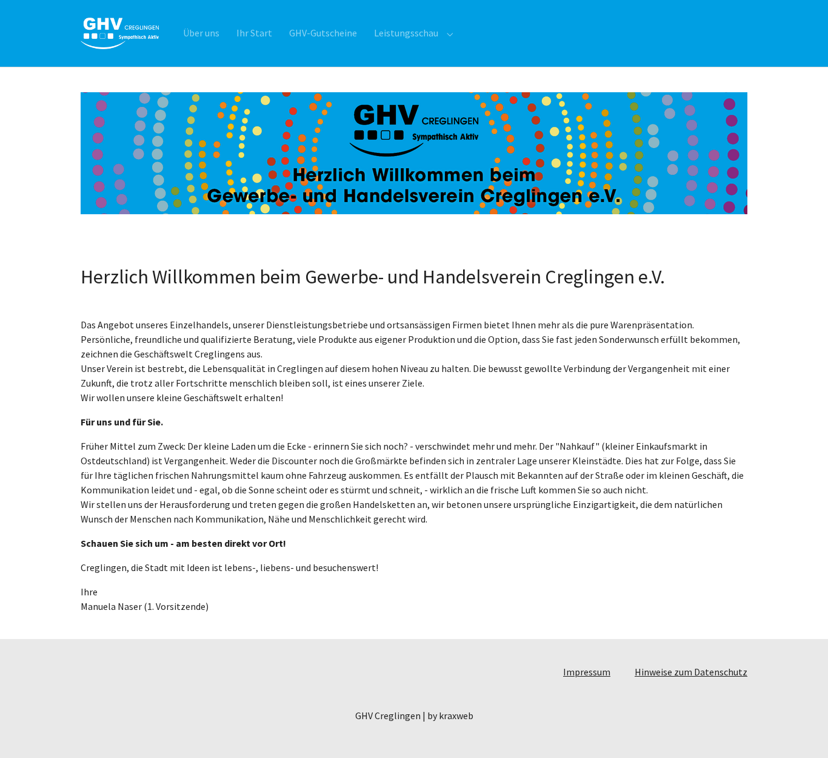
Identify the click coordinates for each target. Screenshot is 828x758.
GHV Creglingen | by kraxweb (414, 715)
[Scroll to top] (801, 731)
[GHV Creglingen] (120, 33)
